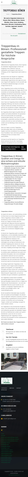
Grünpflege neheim (5, 446)
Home (7, 14)
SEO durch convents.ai (14, 475)
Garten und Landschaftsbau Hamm (9, 437)
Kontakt (19, 388)
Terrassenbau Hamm (6, 457)
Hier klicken (23, 148)
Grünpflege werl (5, 444)
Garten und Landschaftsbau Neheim (10, 439)
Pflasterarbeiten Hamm (7, 450)
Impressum (4, 390)
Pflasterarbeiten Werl (6, 453)
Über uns (11, 388)
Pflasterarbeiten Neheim (7, 451)
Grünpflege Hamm (5, 442)
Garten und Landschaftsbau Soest (9, 441)
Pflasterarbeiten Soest (6, 455)
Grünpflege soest (5, 448)
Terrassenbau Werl (5, 462)
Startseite (4, 388)
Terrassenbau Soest (6, 460)
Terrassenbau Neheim (6, 459)
